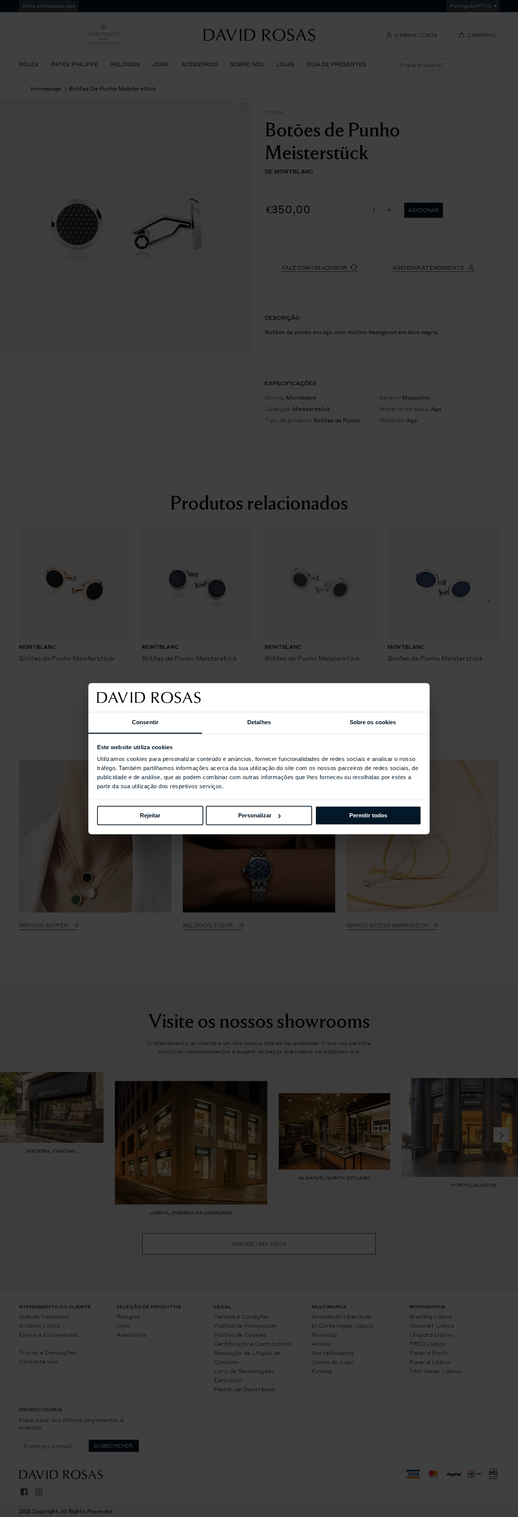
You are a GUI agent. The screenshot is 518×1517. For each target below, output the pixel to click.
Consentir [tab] (145, 722)
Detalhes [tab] (259, 722)
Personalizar (255, 815)
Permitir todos (368, 815)
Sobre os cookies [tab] (373, 722)
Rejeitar (150, 815)
